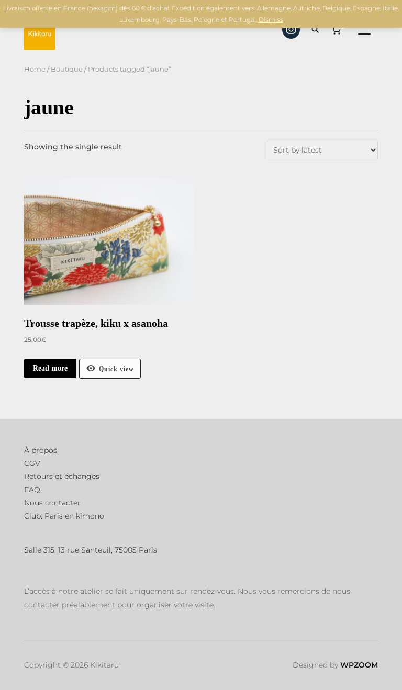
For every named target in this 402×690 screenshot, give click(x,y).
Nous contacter (52, 503)
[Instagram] (291, 29)
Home (35, 69)
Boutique (67, 69)
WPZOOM (359, 665)
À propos (40, 450)
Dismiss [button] (271, 20)
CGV (32, 463)
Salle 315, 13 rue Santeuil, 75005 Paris (90, 550)
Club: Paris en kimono (64, 516)
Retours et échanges (61, 476)
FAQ (32, 489)
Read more (50, 368)
